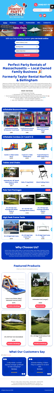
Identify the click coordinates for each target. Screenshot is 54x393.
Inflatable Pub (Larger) (40, 299)
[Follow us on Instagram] (40, 15)
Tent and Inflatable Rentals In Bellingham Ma (24, 383)
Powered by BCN (49, 390)
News (21, 23)
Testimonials (30, 23)
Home (5, 23)
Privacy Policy (26, 381)
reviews (8, 355)
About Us (13, 381)
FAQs (17, 381)
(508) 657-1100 (45, 5)
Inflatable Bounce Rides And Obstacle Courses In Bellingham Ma (27, 384)
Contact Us (47, 23)
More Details (40, 306)
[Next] (51, 30)
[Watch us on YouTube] (44, 15)
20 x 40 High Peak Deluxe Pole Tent (40, 337)
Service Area (33, 381)
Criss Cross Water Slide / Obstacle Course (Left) (14, 299)
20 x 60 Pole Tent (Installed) (13, 337)
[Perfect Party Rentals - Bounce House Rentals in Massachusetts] (16, 10)
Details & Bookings (14, 306)
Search (27, 55)
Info (38, 23)
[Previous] (2, 30)
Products (13, 23)
